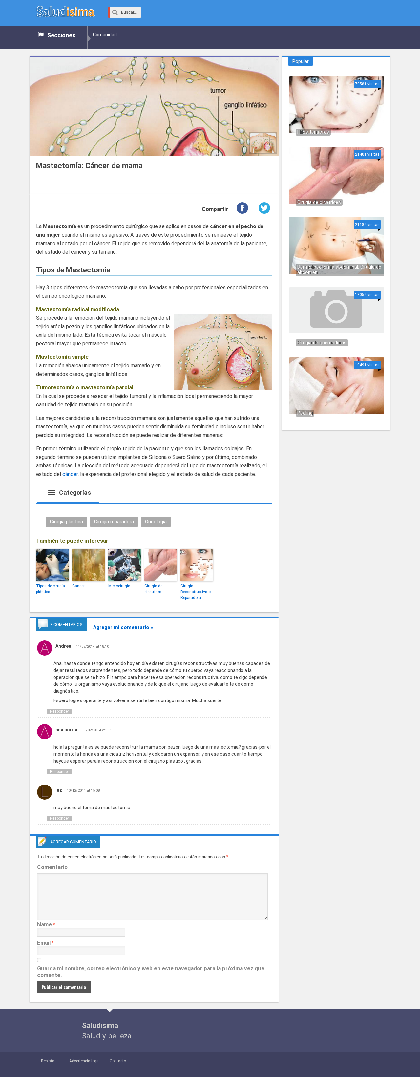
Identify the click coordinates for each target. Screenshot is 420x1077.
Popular (300, 61)
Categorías (74, 492)
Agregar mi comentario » (123, 627)
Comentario (52, 867)
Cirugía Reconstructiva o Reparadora (195, 592)
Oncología (156, 522)
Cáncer (78, 586)
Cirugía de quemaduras (321, 343)
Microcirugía (119, 586)
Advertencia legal (84, 1061)
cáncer (70, 474)
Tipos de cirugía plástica (50, 589)
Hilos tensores (313, 132)
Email (44, 942)
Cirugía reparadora (114, 522)
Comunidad (105, 34)
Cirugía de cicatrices (153, 589)
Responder (59, 711)
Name (44, 924)
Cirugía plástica (66, 522)
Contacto (118, 1061)
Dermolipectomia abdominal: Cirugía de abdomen (339, 269)
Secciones (61, 35)
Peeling (305, 413)
